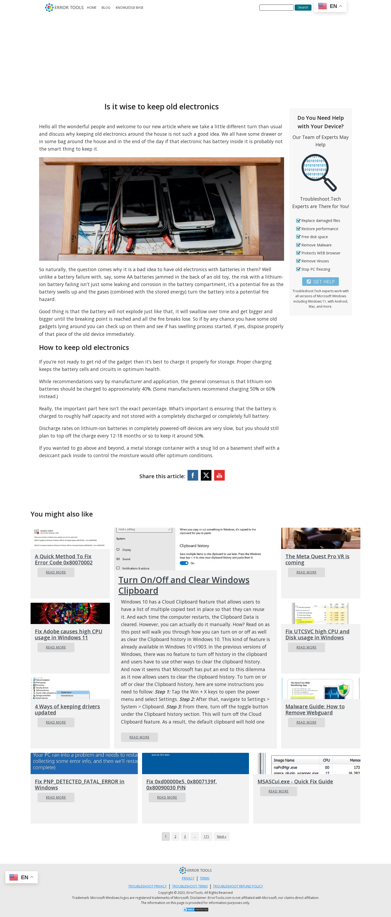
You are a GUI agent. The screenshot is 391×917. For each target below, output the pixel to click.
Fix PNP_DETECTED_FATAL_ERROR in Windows (79, 784)
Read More (56, 572)
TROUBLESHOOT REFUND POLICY (238, 886)
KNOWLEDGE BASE (129, 7)
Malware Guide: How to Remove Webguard (315, 709)
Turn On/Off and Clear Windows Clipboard (183, 585)
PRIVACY (188, 878)
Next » (221, 836)
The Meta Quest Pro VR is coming (317, 559)
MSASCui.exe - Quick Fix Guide (295, 781)
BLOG (106, 7)
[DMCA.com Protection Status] (195, 910)
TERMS (204, 878)
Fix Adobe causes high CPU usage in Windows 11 (68, 634)
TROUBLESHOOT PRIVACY (147, 886)
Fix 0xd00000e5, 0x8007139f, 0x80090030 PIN (181, 784)
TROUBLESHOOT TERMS (190, 886)
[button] (320, 281)
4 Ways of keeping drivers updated (67, 709)
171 (206, 836)
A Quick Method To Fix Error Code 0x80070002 (64, 559)
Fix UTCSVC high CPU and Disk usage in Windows (317, 634)
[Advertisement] (195, 55)
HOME (91, 7)
